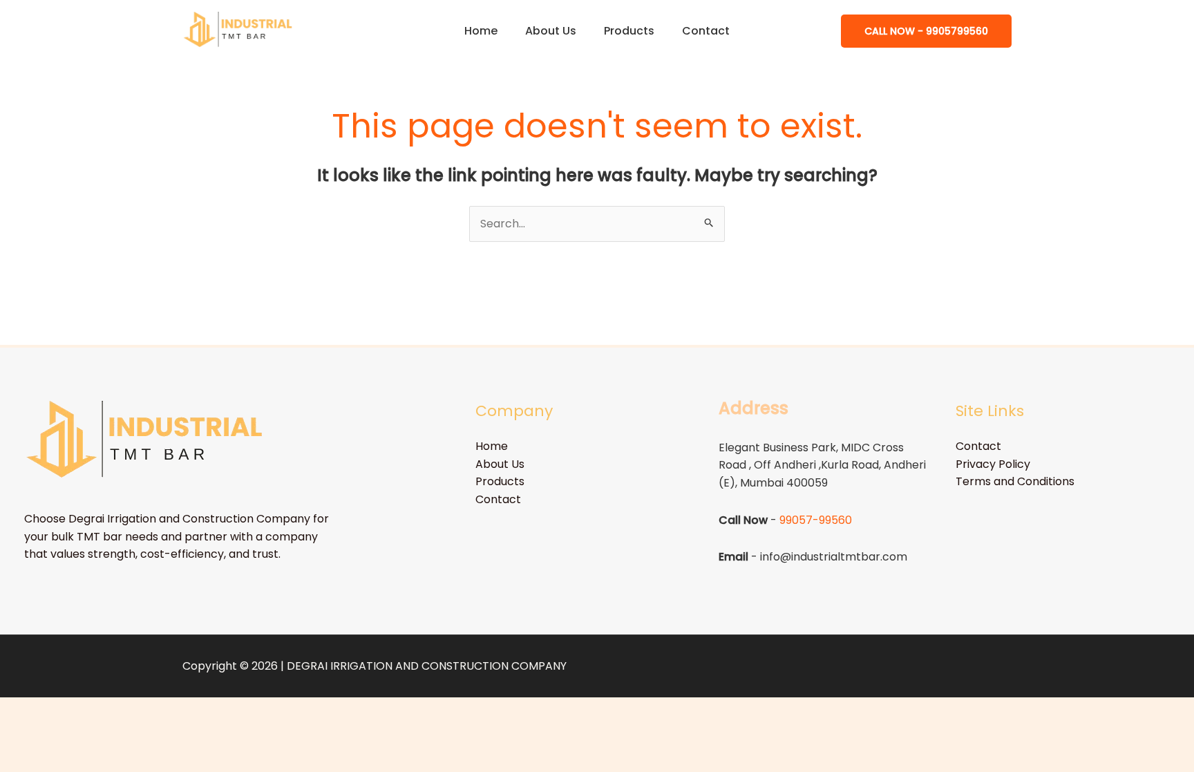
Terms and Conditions (1015, 481)
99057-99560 (815, 520)
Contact (706, 31)
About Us (550, 31)
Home (481, 31)
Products (629, 31)
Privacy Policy (993, 464)
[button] (926, 31)
